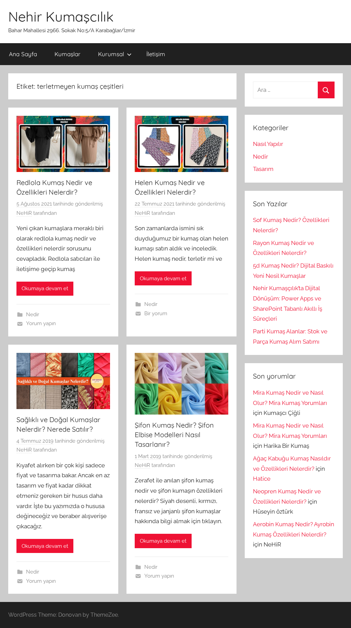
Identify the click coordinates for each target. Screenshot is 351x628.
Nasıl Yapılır (268, 143)
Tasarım (263, 168)
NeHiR (24, 213)
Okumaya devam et (45, 288)
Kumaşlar (68, 54)
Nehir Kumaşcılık (60, 16)
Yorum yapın (41, 323)
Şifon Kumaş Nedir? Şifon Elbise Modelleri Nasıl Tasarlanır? (174, 434)
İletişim (155, 54)
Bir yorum (155, 313)
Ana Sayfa (23, 54)
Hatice (261, 478)
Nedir (32, 314)
